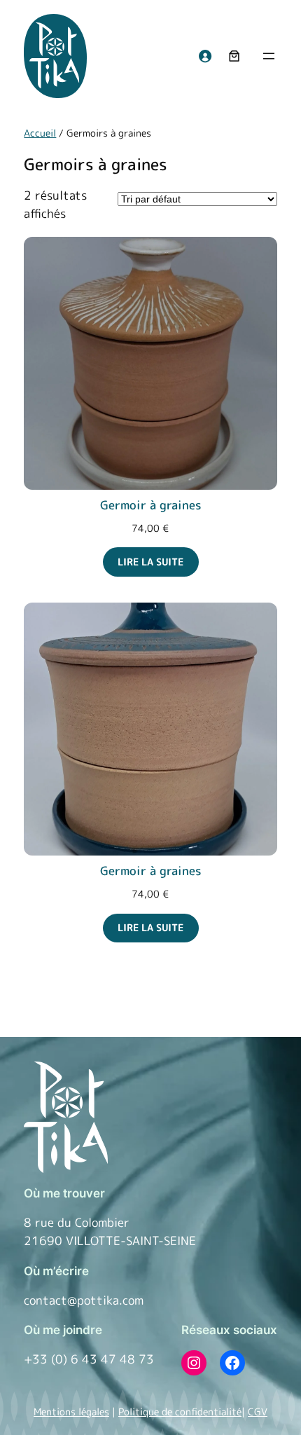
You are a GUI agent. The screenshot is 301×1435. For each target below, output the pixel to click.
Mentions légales (71, 1412)
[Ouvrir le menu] (268, 56)
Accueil (40, 133)
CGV (257, 1412)
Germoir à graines (151, 505)
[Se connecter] (205, 56)
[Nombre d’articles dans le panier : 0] (234, 56)
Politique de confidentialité (179, 1412)
